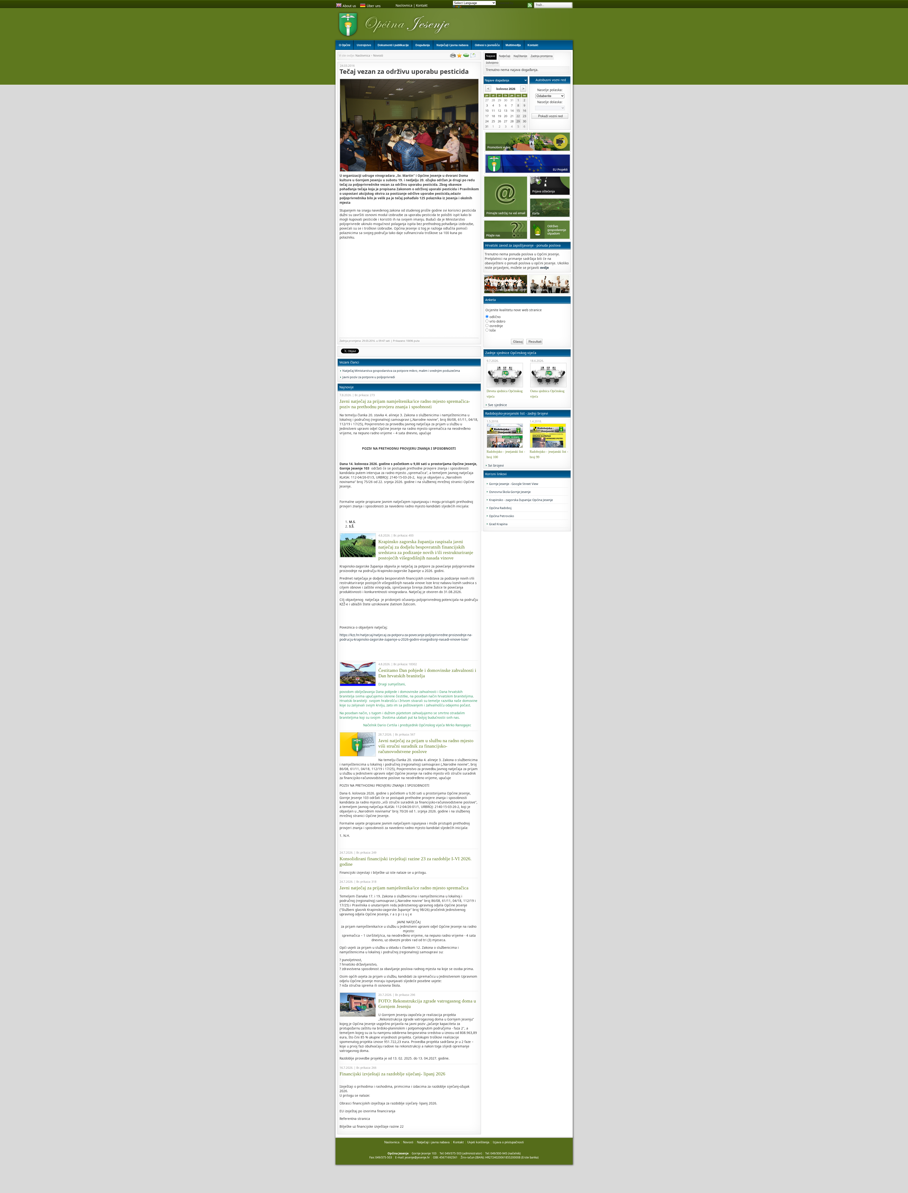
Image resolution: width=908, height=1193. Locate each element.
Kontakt (422, 5)
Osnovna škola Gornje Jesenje (510, 492)
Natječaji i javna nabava (433, 1142)
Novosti (378, 55)
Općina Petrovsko (501, 516)
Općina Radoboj (500, 508)
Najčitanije (520, 56)
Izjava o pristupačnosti (508, 1142)
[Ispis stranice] (453, 56)
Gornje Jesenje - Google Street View (513, 484)
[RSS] (530, 5)
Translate (468, 7)
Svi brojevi (496, 465)
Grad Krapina (498, 524)
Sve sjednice (497, 405)
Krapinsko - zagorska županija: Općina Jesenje (521, 500)
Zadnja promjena (542, 56)
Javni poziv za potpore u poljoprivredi (368, 377)
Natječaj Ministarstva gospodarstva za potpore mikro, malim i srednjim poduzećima (401, 370)
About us (349, 6)
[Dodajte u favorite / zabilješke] (459, 56)
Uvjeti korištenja (478, 1142)
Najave (490, 56)
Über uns (374, 6)
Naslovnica (404, 5)
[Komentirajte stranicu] (466, 56)
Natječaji (504, 56)
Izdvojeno (492, 62)
